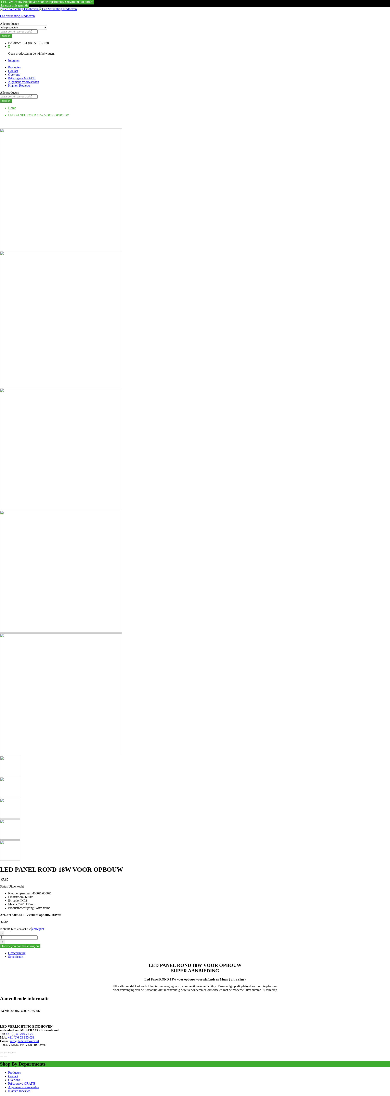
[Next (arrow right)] (5, 1056)
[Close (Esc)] (1, 1052)
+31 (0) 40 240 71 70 (19, 1034)
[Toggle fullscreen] (9, 1052)
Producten (14, 67)
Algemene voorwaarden (23, 82)
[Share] (5, 1052)
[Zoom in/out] (13, 1052)
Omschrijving (17, 953)
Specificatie (15, 956)
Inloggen (14, 60)
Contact (13, 71)
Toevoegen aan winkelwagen (20, 946)
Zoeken (6, 35)
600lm (29, 897)
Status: (4, 886)
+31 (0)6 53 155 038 (21, 1037)
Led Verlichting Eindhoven (17, 16)
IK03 (23, 900)
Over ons (14, 74)
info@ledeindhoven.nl (24, 1041)
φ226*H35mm (25, 904)
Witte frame (42, 908)
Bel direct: (14, 43)
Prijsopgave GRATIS (22, 78)
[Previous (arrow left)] (1, 1056)
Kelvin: (5, 929)
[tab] (199, 953)
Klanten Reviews (19, 85)
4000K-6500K (41, 893)
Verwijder (37, 929)
